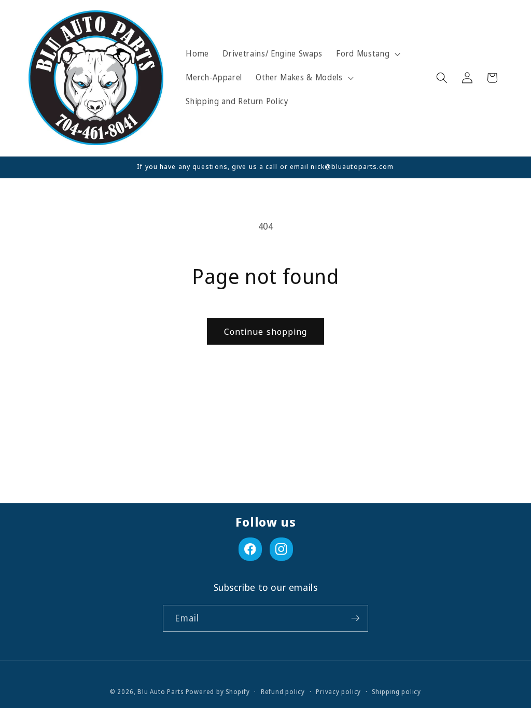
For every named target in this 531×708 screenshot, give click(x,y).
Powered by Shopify (218, 691)
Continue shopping (266, 331)
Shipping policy (396, 691)
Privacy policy (338, 691)
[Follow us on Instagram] (281, 549)
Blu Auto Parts (160, 691)
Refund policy (283, 691)
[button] (367, 54)
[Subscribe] (355, 618)
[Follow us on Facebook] (250, 549)
